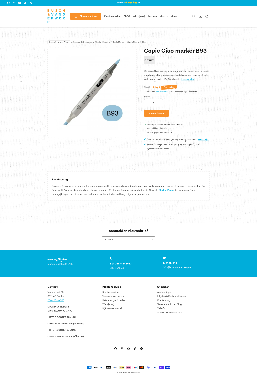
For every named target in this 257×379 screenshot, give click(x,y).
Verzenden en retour (113, 296)
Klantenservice (110, 292)
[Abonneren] (151, 239)
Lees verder (187, 79)
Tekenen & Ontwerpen (82, 42)
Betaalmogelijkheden (114, 300)
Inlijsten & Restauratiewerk (171, 296)
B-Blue (143, 42)
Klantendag (163, 300)
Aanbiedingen (164, 292)
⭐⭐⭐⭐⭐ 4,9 (132, 2)
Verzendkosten (162, 92)
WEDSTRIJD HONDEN (169, 312)
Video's (161, 308)
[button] (83, 16)
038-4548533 (123, 263)
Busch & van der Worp (59, 42)
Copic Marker (118, 42)
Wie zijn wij (108, 304)
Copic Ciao (132, 42)
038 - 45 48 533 (56, 300)
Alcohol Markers (102, 42)
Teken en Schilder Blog (169, 304)
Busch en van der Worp (131, 373)
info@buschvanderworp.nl (177, 267)
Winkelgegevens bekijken (159, 133)
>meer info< (203, 140)
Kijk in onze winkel (112, 308)
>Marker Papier (166, 190)
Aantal (147, 97)
